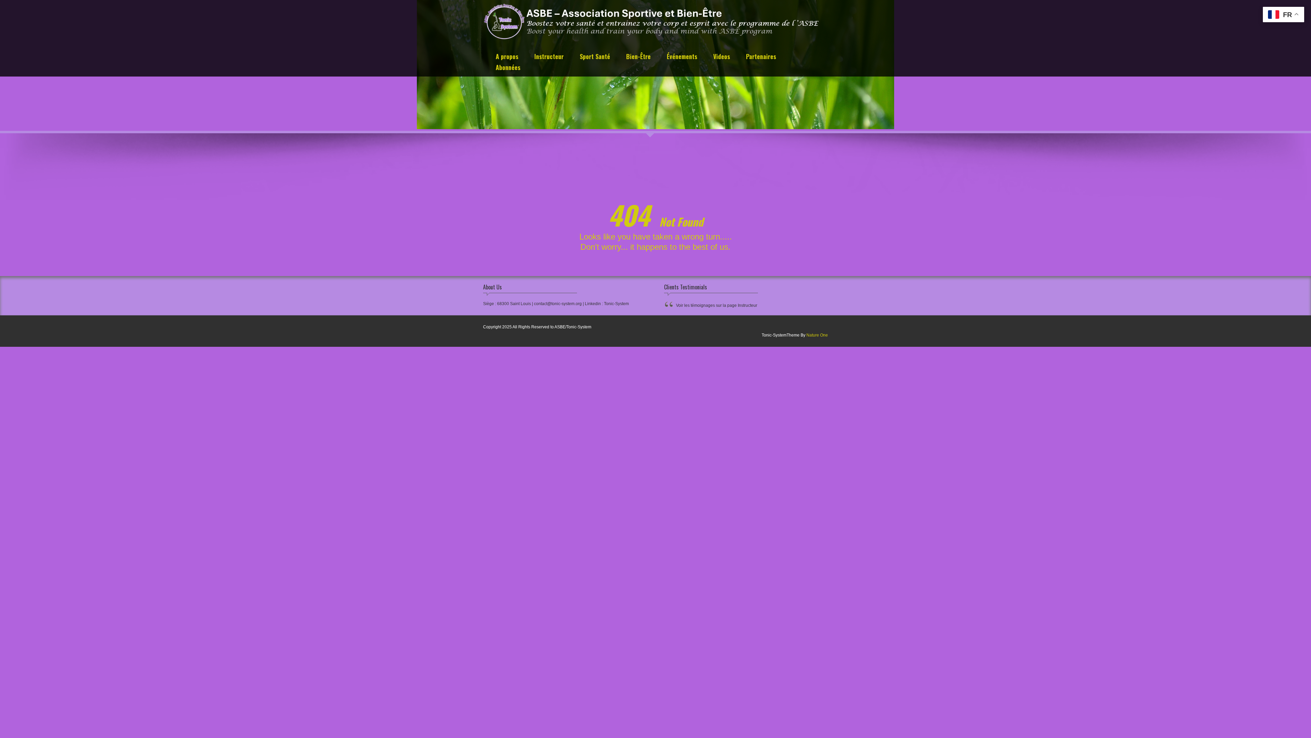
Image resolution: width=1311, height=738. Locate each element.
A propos (507, 57)
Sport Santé (595, 57)
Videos (721, 57)
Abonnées (508, 68)
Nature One (817, 335)
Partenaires (761, 57)
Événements (682, 57)
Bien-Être (638, 57)
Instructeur (549, 57)
